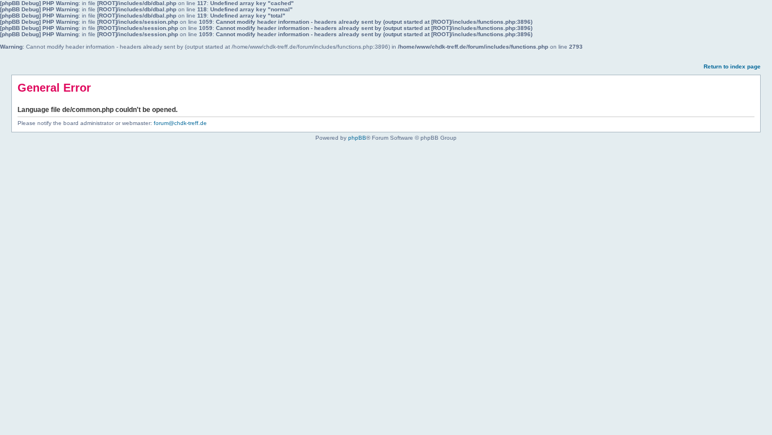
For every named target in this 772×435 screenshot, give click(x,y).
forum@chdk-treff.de (180, 123)
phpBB (357, 138)
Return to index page (732, 66)
